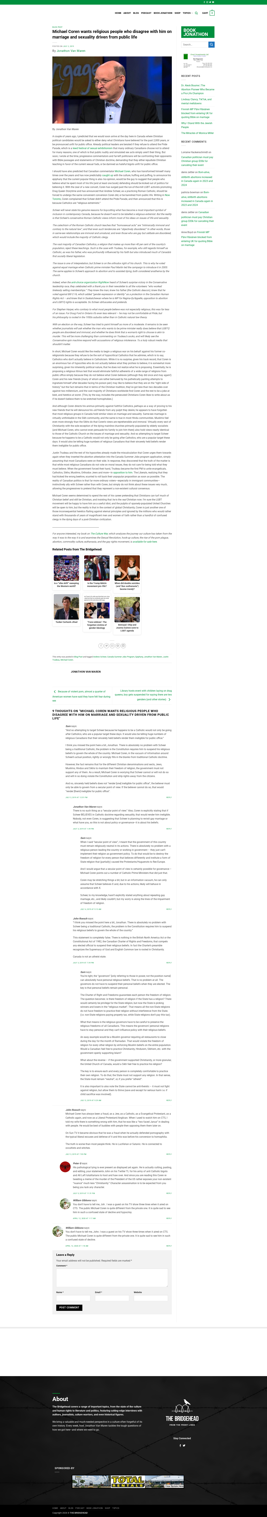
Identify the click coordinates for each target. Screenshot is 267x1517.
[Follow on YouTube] (213, 2)
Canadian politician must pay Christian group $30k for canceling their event (197, 161)
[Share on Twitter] (106, 645)
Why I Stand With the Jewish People (196, 125)
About (127, 13)
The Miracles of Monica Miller (197, 133)
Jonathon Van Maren (71, 51)
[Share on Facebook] (101, 645)
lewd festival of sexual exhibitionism (92, 148)
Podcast (146, 13)
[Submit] (211, 45)
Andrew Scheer (99, 657)
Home (118, 13)
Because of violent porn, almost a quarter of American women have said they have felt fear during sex (81, 696)
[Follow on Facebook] (204, 2)
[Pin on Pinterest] (117, 645)
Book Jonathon (163, 13)
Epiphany (139, 657)
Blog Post (57, 27)
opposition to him (122, 472)
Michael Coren (122, 171)
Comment (61, 1265)
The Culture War (99, 533)
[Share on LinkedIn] (123, 645)
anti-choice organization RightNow (90, 282)
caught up (107, 175)
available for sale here (145, 541)
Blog (136, 13)
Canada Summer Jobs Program (120, 657)
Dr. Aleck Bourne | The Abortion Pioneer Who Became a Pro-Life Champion (197, 89)
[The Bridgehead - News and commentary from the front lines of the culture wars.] (73, 13)
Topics (187, 13)
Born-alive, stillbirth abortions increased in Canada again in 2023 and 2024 (197, 179)
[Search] (196, 13)
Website (138, 1292)
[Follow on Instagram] (207, 2)
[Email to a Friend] (112, 645)
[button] (208, 13)
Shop (178, 13)
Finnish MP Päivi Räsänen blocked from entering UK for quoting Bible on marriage (196, 113)
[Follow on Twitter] (210, 2)
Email (98, 1292)
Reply (169, 797)
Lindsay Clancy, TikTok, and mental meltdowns (196, 101)
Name (60, 1292)
